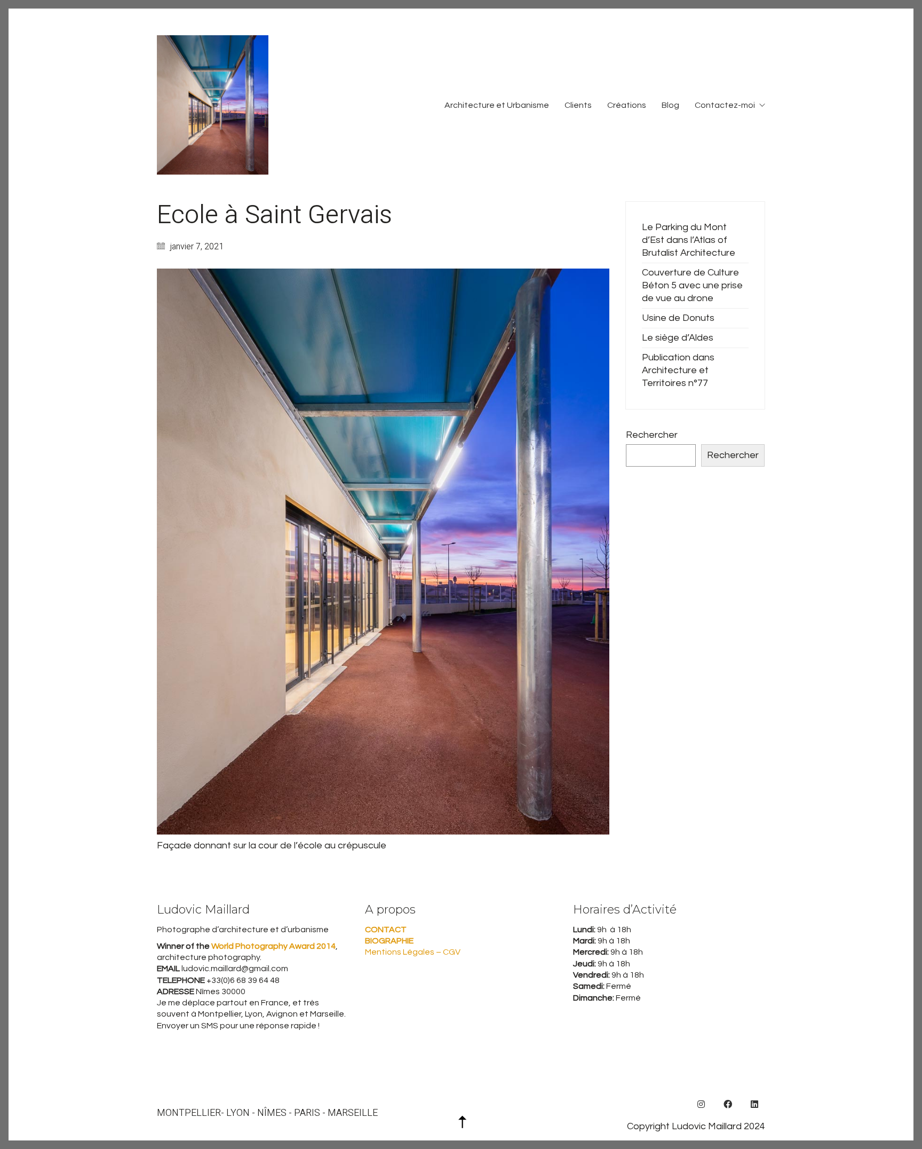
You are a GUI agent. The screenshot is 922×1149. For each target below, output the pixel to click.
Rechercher (652, 435)
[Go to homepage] (212, 105)
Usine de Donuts (678, 318)
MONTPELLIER (189, 1113)
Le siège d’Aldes (677, 338)
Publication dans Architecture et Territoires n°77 (678, 370)
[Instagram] (701, 1104)
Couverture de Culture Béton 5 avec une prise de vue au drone (692, 285)
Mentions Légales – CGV (412, 952)
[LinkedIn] (754, 1104)
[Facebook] (727, 1104)
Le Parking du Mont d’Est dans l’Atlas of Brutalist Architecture (688, 240)
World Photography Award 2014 (273, 946)
